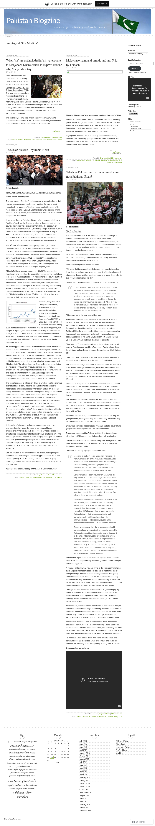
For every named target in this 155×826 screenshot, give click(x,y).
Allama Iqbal (120, 744)
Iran (22, 763)
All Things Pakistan (123, 741)
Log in (132, 124)
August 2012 (84, 759)
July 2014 (83, 741)
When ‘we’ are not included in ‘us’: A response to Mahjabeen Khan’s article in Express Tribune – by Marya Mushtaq (34, 64)
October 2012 (84, 756)
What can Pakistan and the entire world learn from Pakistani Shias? (33, 192)
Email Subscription (134, 60)
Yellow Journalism (23, 794)
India (18, 763)
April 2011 (83, 801)
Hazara (23, 756)
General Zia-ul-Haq (25, 477)
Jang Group (30, 763)
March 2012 (83, 774)
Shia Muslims (48, 140)
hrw (28, 756)
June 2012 (83, 765)
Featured (95, 714)
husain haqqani (29, 759)
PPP (20, 772)
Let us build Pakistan (123, 747)
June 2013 (83, 747)
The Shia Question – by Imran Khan (27, 149)
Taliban (27, 785)
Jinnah (35, 763)
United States (27, 788)
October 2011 (84, 789)
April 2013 (83, 750)
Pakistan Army (33, 769)
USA (33, 788)
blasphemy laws (21, 752)
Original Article (46, 137)
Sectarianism (47, 477)
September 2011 (85, 792)
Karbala (20, 140)
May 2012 (83, 768)
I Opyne (25, 197)
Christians (32, 752)
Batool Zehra (101, 451)
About (8, 36)
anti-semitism (80, 160)
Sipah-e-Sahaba (15, 785)
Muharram (27, 140)
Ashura (14, 140)
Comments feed (135, 128)
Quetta (51, 264)
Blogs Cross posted (44, 475)
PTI (22, 772)
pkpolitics (119, 753)
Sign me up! (134, 68)
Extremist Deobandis (89, 716)
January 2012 (84, 780)
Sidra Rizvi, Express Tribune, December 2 (32, 102)
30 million (29, 280)
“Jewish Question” (21, 201)
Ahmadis (16, 741)
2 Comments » (57, 137)
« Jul (57, 762)
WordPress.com (135, 131)
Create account (135, 122)
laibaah (27, 766)
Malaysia (104, 160)
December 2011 (85, 783)
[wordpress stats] (133, 115)
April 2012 (83, 771)
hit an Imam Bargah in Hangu (39, 261)
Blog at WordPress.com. (12, 819)
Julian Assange (13, 767)
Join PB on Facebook (135, 45)
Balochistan (21, 745)
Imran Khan (11, 762)
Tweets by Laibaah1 (135, 106)
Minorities (32, 767)
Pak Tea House (121, 750)
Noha (116, 716)
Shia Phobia (57, 140)
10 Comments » (116, 158)
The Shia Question (73, 231)
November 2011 (85, 786)
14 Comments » (116, 714)
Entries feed (134, 126)
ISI (25, 763)
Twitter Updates (133, 104)
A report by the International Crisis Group (29, 331)
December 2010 (85, 811)
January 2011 (84, 808)
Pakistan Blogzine (33, 21)
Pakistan (25, 769)
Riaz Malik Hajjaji (23, 775)
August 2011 (84, 795)
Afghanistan (10, 742)
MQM (20, 769)
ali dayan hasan (25, 741)
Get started (102, 4)
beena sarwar (24, 749)
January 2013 (84, 753)
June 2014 (83, 744)
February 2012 (84, 777)
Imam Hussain (102, 716)
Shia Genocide (37, 140)
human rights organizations (22, 758)
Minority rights (13, 769)
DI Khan (41, 264)
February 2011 (84, 804)
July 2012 (83, 762)
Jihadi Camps (37, 477)
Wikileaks (18, 792)
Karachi (34, 264)
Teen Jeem (19, 788)
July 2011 (82, 798)
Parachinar (14, 772)
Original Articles (104, 714)
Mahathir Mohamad (93, 160)
